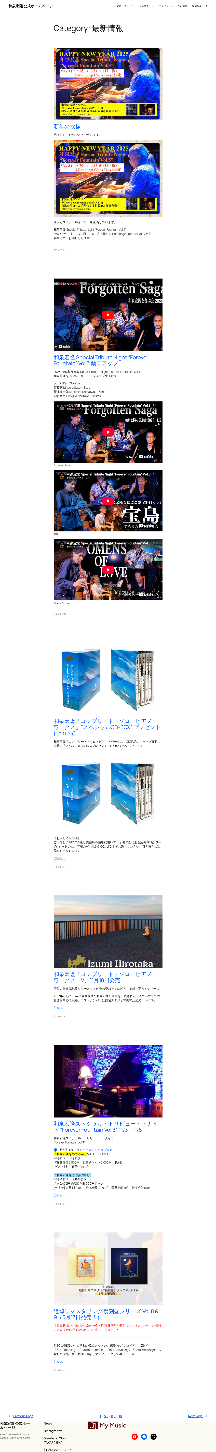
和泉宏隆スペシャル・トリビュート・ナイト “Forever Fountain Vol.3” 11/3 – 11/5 (106, 1127)
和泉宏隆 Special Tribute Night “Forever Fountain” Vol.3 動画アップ (101, 360)
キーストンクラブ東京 (97, 1150)
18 (120, 1416)
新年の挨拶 (67, 126)
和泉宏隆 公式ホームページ (30, 5)
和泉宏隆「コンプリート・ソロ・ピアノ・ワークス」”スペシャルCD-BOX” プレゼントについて (107, 727)
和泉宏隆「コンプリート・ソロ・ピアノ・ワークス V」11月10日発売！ (106, 977)
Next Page (198, 1416)
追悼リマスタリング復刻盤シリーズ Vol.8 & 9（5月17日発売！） (106, 1314)
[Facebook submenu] (202, 6)
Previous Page (20, 1416)
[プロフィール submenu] (174, 6)
